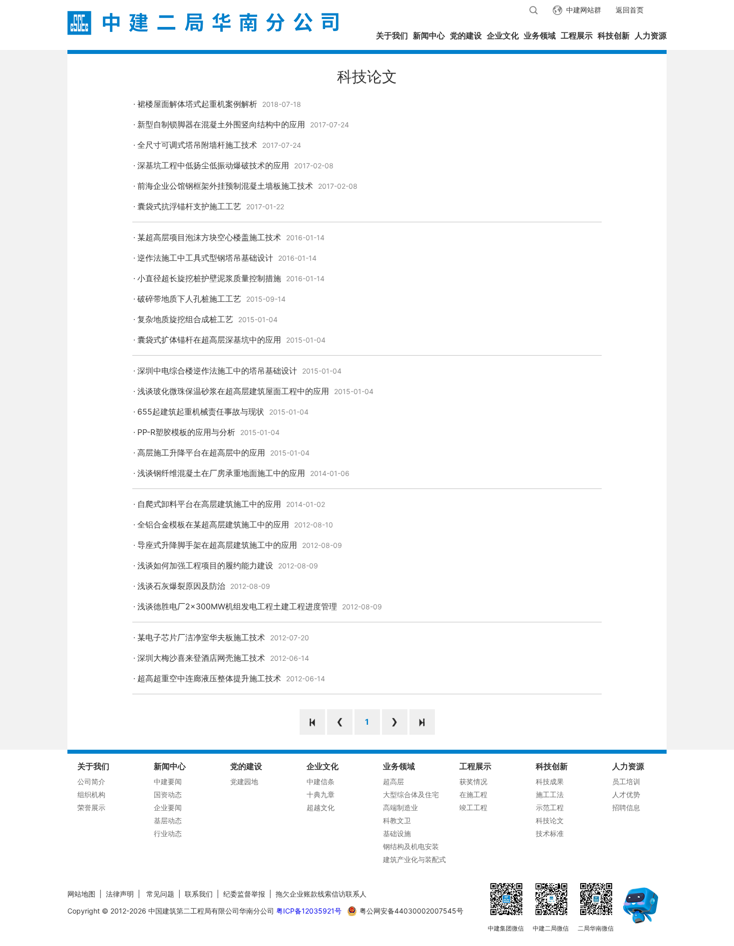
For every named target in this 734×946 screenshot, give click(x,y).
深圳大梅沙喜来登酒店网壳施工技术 (201, 658)
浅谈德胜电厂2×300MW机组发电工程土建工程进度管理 (237, 606)
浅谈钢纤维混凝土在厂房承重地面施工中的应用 (221, 473)
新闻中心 (429, 35)
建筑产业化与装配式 (414, 859)
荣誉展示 (91, 807)
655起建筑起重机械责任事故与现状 (200, 412)
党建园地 (244, 781)
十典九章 (321, 794)
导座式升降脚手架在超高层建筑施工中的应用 (217, 545)
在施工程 (473, 794)
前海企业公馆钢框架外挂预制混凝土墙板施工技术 (225, 186)
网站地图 (81, 894)
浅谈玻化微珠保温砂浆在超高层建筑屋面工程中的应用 (233, 391)
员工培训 (626, 781)
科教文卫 (397, 820)
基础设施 (397, 833)
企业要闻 (168, 807)
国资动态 (168, 794)
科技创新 (614, 35)
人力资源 (651, 35)
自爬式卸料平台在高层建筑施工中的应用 (209, 504)
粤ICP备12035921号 (309, 911)
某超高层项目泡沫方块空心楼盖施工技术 (209, 237)
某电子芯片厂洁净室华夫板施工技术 (201, 637)
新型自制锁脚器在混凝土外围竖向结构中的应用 (221, 124)
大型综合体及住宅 (411, 794)
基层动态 (168, 820)
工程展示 (577, 35)
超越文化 (321, 807)
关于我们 (392, 35)
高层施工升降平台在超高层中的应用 (201, 453)
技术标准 (550, 833)
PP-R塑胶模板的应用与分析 (186, 432)
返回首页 (630, 9)
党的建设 (466, 35)
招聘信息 (626, 807)
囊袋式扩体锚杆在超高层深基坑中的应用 (209, 340)
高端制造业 (400, 807)
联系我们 (199, 894)
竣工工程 (473, 807)
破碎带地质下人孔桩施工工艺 (189, 299)
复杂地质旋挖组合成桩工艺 (185, 319)
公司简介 (91, 781)
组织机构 (91, 794)
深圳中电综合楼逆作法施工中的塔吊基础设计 (217, 371)
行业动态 (168, 833)
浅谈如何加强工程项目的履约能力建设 (205, 565)
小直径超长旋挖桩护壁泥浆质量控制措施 (209, 278)
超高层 (393, 781)
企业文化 (503, 35)
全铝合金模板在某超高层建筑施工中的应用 (213, 524)
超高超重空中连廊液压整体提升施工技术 (209, 678)
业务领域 (540, 35)
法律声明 (120, 894)
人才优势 (626, 794)
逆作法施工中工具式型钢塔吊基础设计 (205, 258)
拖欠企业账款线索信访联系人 (321, 894)
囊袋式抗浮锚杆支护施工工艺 (189, 206)
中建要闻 (168, 781)
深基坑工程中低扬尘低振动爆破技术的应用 (213, 165)
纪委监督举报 (244, 894)
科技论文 (550, 820)
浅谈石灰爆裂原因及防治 (181, 586)
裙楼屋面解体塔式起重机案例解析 (197, 104)
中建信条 (321, 781)
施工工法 (550, 794)
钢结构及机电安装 (411, 846)
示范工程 (550, 807)
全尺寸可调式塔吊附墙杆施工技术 (197, 145)
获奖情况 (473, 781)
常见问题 (160, 894)
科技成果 (550, 781)
